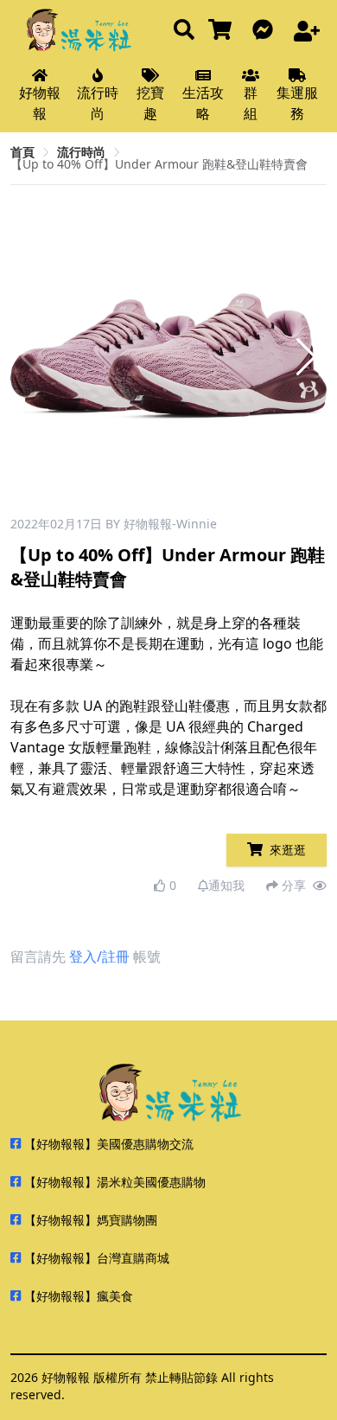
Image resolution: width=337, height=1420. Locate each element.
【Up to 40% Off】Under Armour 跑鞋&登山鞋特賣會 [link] (159, 164)
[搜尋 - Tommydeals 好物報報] (184, 30)
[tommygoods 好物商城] (223, 30)
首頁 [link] (22, 152)
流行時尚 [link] (81, 152)
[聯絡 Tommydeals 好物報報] (266, 30)
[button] (306, 357)
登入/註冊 (99, 956)
